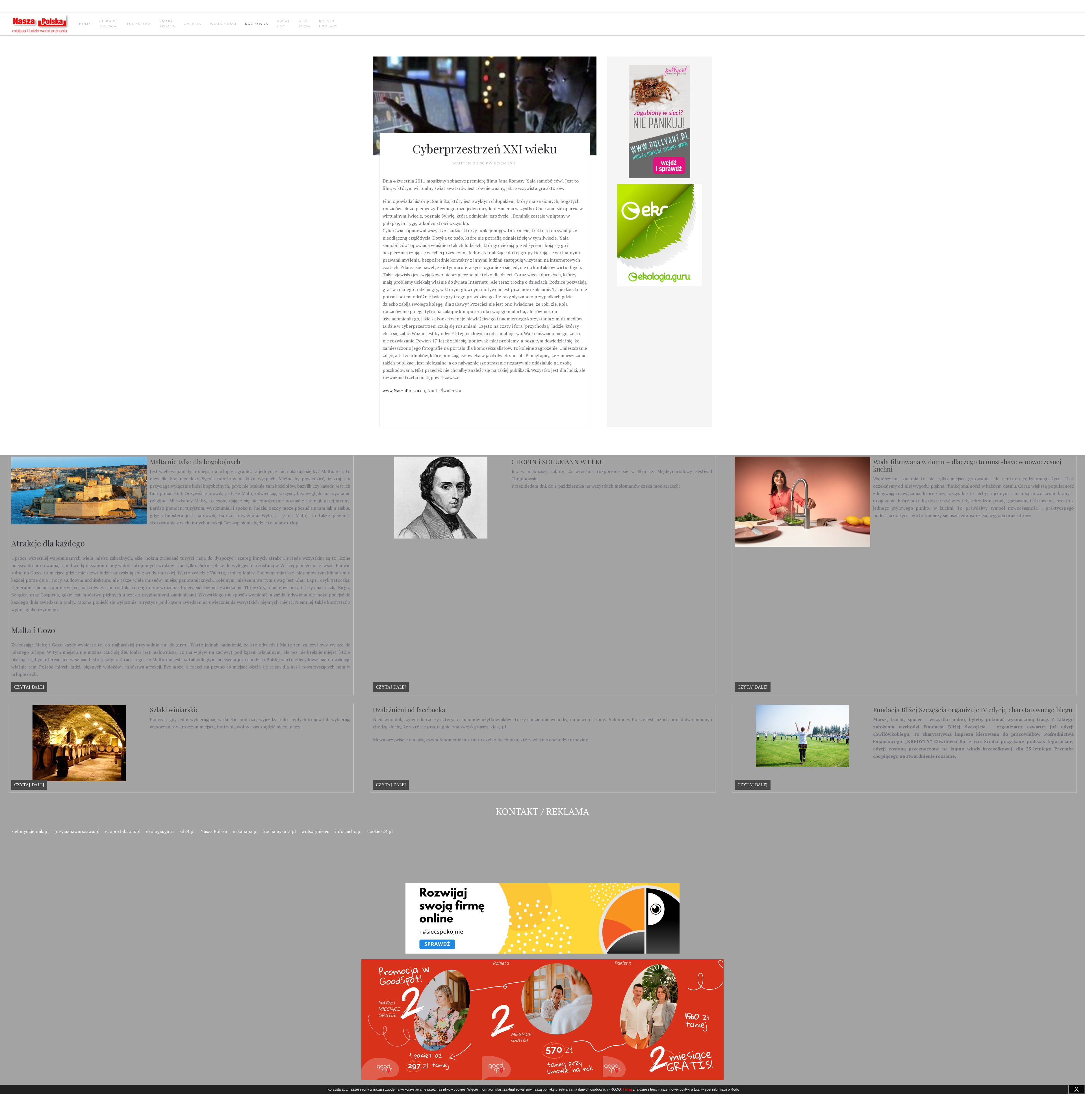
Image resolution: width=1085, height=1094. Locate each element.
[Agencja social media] (542, 911)
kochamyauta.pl (279, 831)
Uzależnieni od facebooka (409, 709)
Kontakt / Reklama (542, 811)
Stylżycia (305, 23)
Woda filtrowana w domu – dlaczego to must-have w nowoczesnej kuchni (967, 465)
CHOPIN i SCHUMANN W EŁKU (557, 461)
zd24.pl (187, 831)
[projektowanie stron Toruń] (659, 121)
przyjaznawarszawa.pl (76, 831)
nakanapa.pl (245, 831)
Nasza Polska (213, 831)
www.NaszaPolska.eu (404, 390)
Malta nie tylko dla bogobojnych (195, 461)
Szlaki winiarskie (174, 709)
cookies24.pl (380, 831)
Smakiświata (167, 23)
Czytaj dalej (29, 687)
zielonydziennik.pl (30, 831)
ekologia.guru (160, 831)
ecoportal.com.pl (122, 831)
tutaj (497, 1089)
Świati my (283, 23)
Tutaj (627, 1089)
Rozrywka (256, 24)
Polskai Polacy (328, 23)
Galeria (192, 24)
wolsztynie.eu (315, 831)
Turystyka (139, 24)
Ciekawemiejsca (108, 23)
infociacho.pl (348, 831)
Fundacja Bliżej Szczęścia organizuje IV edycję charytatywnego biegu (972, 709)
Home (85, 24)
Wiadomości (223, 24)
